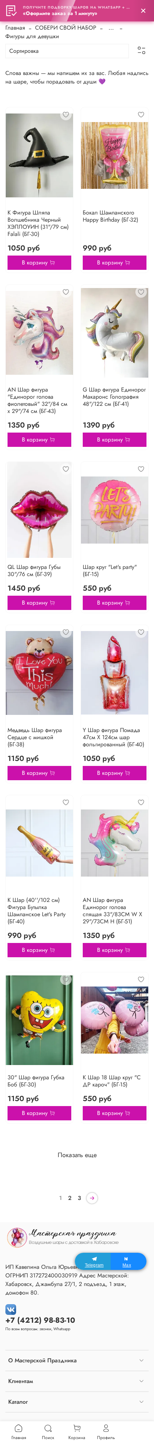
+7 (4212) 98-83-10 (40, 1320)
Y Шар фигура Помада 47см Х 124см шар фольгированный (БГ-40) (113, 737)
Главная (15, 28)
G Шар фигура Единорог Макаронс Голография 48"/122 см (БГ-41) (114, 396)
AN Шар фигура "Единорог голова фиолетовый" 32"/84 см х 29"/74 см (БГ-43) (37, 400)
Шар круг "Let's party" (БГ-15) (110, 570)
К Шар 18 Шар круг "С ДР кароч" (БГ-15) (112, 1081)
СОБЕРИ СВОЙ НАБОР (65, 28)
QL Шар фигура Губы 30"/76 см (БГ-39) (34, 570)
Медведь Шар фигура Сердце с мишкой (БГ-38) (35, 737)
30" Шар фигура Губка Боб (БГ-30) (36, 1081)
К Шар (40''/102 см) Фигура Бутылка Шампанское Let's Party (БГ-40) (37, 910)
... (111, 28)
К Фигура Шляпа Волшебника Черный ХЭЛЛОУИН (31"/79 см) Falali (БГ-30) (38, 223)
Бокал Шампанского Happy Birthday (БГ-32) (110, 216)
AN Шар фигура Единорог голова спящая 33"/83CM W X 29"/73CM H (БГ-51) (112, 910)
